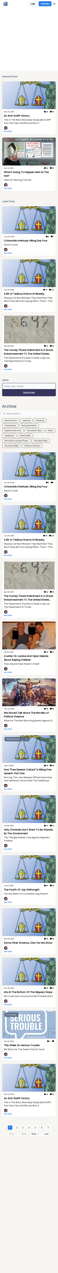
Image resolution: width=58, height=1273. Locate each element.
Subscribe (45, 3)
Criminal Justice (10, 425)
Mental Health (25, 436)
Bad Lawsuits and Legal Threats (16, 441)
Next (34, 1133)
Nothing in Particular (32, 446)
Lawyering (26, 420)
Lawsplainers (9, 436)
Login (32, 3)
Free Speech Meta (40, 441)
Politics (50, 430)
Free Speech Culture (34, 430)
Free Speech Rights (11, 446)
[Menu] (54, 3)
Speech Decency (10, 420)
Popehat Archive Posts (12, 430)
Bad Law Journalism (29, 425)
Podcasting (40, 420)
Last (46, 1133)
